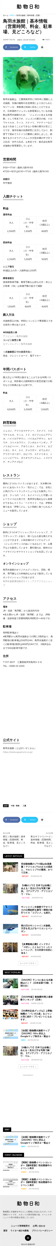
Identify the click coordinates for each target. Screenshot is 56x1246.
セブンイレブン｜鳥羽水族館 (17, 344)
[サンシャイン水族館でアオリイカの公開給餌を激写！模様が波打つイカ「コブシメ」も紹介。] (10, 910)
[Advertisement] (28, 778)
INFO (12, 15)
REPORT (25, 876)
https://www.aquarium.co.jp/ (18, 752)
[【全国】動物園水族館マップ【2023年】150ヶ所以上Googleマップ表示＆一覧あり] (10, 1034)
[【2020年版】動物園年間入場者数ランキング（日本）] (10, 1000)
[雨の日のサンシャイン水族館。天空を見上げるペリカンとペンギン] (10, 928)
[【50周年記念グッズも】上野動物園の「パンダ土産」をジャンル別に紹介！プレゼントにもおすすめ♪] (10, 1014)
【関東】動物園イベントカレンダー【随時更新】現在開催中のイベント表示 (36, 1165)
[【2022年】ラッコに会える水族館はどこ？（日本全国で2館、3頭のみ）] (10, 983)
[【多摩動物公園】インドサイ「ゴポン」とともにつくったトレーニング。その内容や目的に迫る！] (10, 947)
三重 (24, 805)
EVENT (24, 1172)
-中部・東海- (15, 805)
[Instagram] (28, 1238)
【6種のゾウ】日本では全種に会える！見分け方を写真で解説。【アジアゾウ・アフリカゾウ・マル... (36, 889)
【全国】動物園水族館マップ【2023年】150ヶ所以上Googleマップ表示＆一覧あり (35, 1033)
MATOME (26, 898)
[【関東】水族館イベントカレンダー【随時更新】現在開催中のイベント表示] (10, 1183)
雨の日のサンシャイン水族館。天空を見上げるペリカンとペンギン (36, 928)
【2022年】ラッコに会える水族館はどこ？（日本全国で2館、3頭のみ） (36, 983)
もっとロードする (27, 963)
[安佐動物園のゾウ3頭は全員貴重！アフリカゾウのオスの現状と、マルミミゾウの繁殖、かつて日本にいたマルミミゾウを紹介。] (10, 867)
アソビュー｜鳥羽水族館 (15, 336)
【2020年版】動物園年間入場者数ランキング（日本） (36, 998)
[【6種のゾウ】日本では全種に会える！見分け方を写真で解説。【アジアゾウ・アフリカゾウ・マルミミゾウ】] (10, 888)
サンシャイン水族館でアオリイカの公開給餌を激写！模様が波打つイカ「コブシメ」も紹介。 (36, 910)
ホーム (5, 15)
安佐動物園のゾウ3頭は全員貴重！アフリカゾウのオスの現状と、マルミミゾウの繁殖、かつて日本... (36, 868)
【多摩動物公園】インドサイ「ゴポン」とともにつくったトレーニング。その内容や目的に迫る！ (36, 948)
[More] (42, 47)
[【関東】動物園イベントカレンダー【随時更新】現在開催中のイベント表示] (10, 1166)
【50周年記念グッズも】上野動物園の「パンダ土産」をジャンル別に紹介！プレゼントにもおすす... (36, 1015)
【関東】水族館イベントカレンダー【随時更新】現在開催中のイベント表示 (36, 1182)
